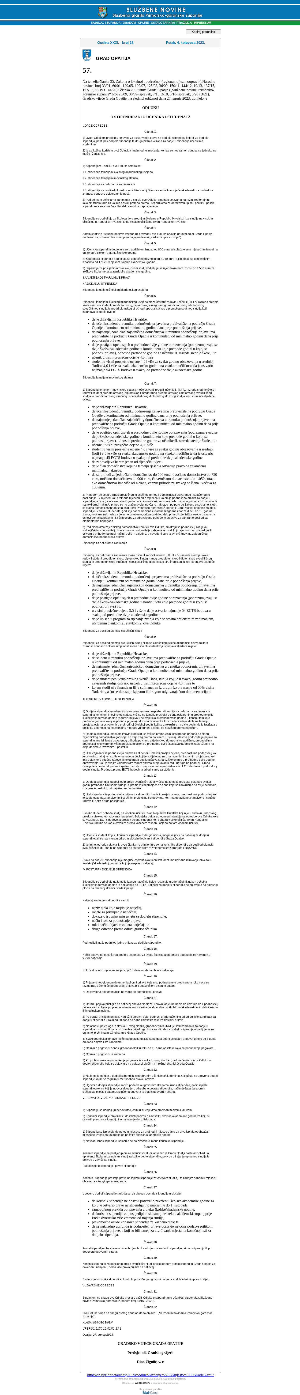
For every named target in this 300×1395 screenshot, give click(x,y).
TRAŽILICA (184, 22)
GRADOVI (129, 22)
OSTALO (156, 22)
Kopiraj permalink (203, 32)
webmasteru (142, 1382)
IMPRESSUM (202, 22)
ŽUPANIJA (114, 22)
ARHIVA (169, 22)
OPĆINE (143, 22)
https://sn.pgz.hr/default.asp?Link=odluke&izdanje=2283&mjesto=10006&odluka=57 (150, 1375)
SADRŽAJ (97, 22)
